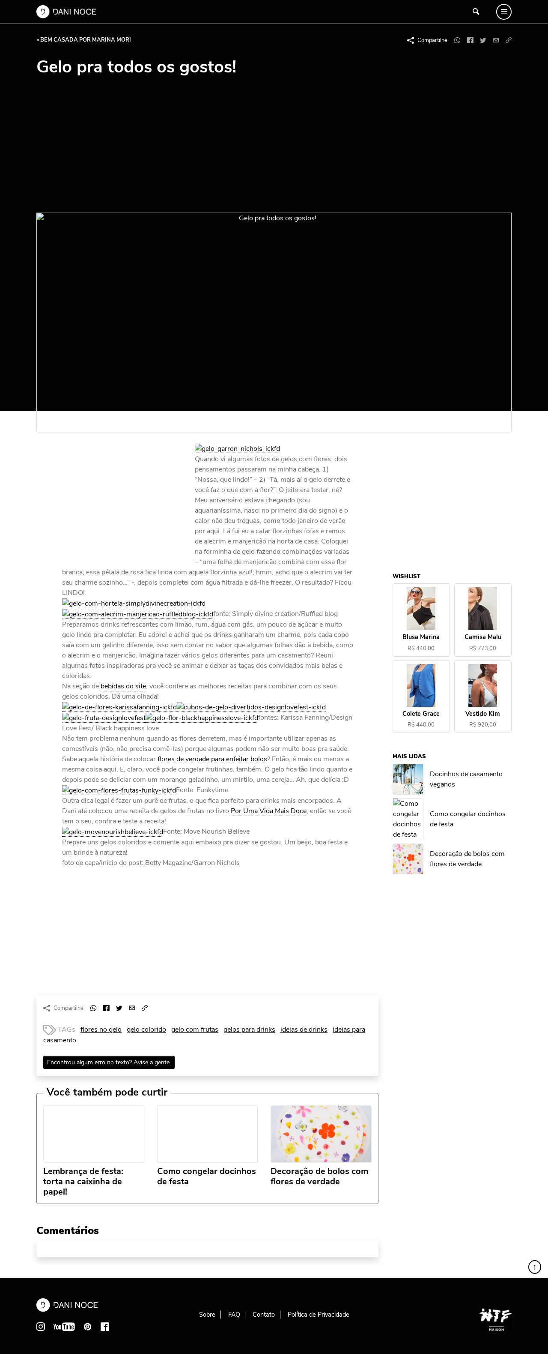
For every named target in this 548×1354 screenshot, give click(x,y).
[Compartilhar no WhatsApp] (457, 40)
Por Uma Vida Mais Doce (268, 811)
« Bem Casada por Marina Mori (83, 40)
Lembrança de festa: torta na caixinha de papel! (83, 1181)
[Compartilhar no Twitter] (483, 40)
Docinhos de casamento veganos (466, 779)
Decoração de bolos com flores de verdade (319, 1176)
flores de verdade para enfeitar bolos (212, 759)
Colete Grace (421, 714)
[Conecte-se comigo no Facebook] (105, 1326)
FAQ (234, 1314)
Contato (264, 1314)
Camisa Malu (483, 637)
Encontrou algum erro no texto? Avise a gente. (109, 1062)
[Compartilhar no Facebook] (470, 40)
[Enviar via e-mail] (496, 40)
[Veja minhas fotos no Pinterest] (87, 1326)
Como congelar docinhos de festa (206, 1176)
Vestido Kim (483, 714)
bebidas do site (123, 686)
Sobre (207, 1314)
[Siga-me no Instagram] (40, 1326)
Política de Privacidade (318, 1314)
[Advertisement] (274, 148)
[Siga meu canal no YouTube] (64, 1326)
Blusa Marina (421, 637)
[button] (509, 40)
